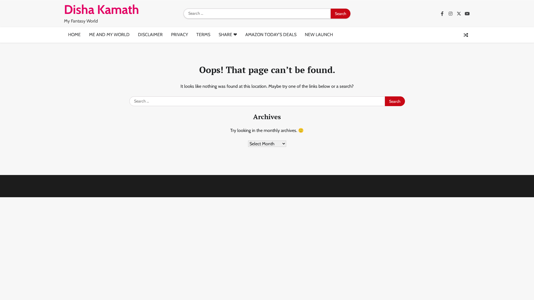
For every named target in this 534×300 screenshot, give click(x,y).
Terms (203, 34)
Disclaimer (150, 34)
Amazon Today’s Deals (270, 34)
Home (74, 34)
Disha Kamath (101, 9)
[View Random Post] (466, 35)
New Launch (319, 34)
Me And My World (109, 34)
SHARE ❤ (228, 34)
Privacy (179, 34)
